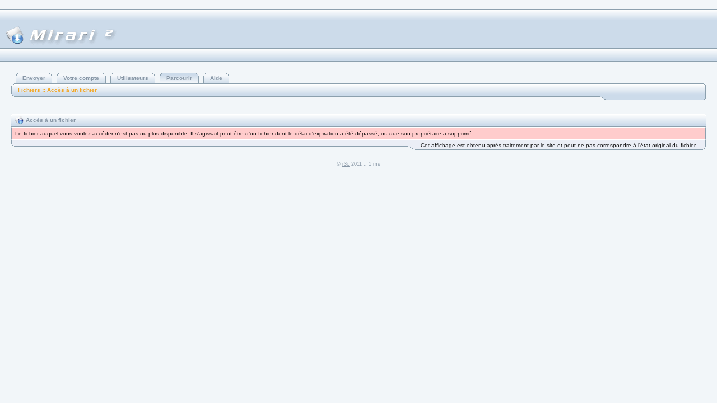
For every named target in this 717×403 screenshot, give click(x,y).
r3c (346, 164)
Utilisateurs (132, 78)
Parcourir (179, 78)
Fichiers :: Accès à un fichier (57, 90)
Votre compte (81, 78)
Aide (216, 78)
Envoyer (33, 78)
